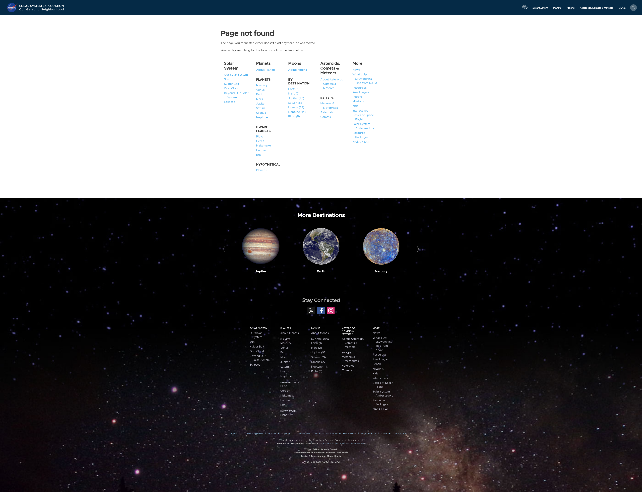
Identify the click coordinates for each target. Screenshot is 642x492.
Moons (294, 64)
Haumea (261, 150)
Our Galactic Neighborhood (41, 10)
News (356, 69)
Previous (224, 249)
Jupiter (261, 103)
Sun (226, 79)
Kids (355, 106)
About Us (237, 433)
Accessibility (403, 433)
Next (417, 249)
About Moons (297, 69)
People (357, 96)
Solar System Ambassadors (363, 126)
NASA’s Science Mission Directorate (343, 443)
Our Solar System (236, 74)
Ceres (260, 141)
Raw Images (360, 92)
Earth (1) (293, 89)
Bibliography (255, 433)
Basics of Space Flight (363, 117)
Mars (259, 99)
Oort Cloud (231, 88)
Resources (359, 87)
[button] (622, 8)
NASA (12, 7)
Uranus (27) (296, 107)
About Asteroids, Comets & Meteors (332, 84)
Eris (258, 154)
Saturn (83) (295, 102)
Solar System (258, 328)
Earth (259, 94)
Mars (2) (293, 93)
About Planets (265, 69)
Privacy (289, 433)
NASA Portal (369, 433)
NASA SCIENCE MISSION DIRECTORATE (335, 433)
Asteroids (326, 112)
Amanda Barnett (329, 449)
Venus (260, 89)
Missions (358, 101)
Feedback (274, 433)
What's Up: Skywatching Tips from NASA (364, 79)
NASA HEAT (360, 141)
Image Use (304, 433)
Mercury (262, 85)
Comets (325, 117)
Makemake (263, 145)
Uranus (261, 112)
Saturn (260, 108)
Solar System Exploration (41, 5)
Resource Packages (360, 135)
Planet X (262, 170)
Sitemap (386, 433)
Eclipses (229, 102)
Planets (263, 64)
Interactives (360, 110)
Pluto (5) (294, 116)
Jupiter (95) (296, 98)
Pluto (259, 136)
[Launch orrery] (524, 8)
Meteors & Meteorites (329, 105)
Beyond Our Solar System (236, 95)
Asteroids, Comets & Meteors (330, 68)
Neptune (262, 117)
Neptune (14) (297, 112)
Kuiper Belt (231, 83)
